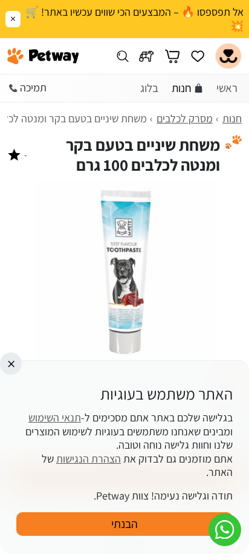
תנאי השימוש (54, 417)
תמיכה (33, 87)
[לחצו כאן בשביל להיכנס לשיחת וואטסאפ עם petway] (225, 529)
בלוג (149, 88)
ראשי (227, 88)
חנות (182, 88)
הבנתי (124, 524)
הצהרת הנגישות (88, 459)
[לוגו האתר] (43, 56)
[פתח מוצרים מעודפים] (197, 56)
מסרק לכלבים (185, 118)
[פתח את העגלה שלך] (172, 56)
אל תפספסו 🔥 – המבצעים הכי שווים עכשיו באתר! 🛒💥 (134, 19)
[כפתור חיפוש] (122, 56)
